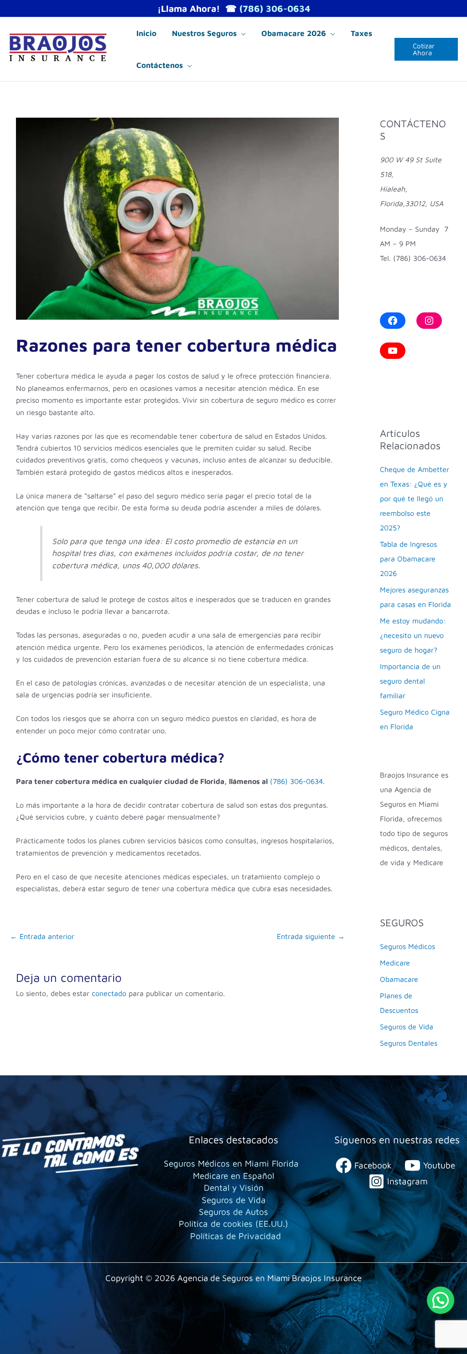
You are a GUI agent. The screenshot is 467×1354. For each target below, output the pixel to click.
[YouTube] (392, 350)
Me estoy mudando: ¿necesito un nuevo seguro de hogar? (413, 635)
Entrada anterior (42, 936)
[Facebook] (392, 320)
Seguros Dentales (408, 1043)
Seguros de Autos (233, 1212)
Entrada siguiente (311, 936)
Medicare (395, 963)
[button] (241, 33)
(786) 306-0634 (274, 8)
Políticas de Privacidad (235, 1236)
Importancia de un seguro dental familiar (410, 681)
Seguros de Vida (406, 1026)
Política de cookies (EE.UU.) (233, 1224)
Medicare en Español (233, 1176)
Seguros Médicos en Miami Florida (231, 1163)
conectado (109, 993)
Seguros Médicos (407, 946)
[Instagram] (429, 320)
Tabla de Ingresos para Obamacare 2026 (408, 558)
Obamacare (399, 979)
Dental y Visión (234, 1188)
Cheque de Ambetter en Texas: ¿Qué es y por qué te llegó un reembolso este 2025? (414, 498)
